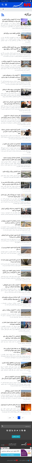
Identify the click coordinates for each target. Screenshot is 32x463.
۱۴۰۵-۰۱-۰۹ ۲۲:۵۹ (25, 414)
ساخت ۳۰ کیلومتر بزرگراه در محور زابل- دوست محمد (11, 311)
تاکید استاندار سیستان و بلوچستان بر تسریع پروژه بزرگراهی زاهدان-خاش (11, 299)
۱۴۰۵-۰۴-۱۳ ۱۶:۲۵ (25, 168)
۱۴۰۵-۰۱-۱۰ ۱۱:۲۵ (26, 401)
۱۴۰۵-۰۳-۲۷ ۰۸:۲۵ (25, 218)
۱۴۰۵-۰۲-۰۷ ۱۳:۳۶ (25, 373)
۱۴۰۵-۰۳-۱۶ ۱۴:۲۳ (25, 294)
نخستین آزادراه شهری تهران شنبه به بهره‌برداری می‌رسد (10, 261)
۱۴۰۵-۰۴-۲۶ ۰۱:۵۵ (25, 98)
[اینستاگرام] (20, 431)
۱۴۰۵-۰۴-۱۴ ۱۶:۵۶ (26, 154)
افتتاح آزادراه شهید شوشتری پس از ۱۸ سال (10, 248)
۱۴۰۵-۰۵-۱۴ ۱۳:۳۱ (25, 86)
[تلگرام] (25, 431)
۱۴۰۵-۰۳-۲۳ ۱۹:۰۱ (25, 257)
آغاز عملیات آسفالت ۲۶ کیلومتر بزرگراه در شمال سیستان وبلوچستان (10, 117)
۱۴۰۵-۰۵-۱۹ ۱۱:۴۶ (26, 58)
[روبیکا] (15, 431)
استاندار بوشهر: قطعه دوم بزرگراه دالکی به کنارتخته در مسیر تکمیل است (11, 273)
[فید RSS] (12, 431)
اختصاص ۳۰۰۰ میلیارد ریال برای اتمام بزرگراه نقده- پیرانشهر (11, 337)
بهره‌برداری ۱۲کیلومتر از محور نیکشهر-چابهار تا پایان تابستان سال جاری (11, 379)
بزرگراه (28, 14)
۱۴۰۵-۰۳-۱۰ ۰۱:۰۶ (26, 333)
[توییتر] (17, 431)
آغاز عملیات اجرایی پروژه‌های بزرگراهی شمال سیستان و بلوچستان (10, 392)
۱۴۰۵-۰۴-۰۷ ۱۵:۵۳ (25, 179)
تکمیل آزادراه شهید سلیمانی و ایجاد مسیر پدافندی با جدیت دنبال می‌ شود (10, 132)
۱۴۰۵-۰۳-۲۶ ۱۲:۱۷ (25, 232)
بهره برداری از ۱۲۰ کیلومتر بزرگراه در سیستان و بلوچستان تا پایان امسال (10, 62)
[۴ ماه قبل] (26, 365)
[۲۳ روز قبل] (26, 77)
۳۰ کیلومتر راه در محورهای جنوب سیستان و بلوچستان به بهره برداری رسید (10, 77)
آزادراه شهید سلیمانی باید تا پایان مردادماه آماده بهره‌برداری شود (11, 103)
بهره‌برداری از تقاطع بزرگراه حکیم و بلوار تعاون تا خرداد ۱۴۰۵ (11, 364)
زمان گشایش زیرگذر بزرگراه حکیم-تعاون (11, 173)
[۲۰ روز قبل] (26, 64)
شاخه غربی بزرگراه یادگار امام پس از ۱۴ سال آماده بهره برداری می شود (10, 183)
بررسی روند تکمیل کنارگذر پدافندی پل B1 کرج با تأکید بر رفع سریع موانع (11, 49)
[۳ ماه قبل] (26, 338)
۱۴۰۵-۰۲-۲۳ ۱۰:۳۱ (25, 345)
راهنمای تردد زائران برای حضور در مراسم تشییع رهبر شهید (11, 145)
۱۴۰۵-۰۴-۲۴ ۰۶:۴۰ (25, 112)
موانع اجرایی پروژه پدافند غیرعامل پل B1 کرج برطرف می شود (11, 91)
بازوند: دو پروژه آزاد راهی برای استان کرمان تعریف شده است (10, 196)
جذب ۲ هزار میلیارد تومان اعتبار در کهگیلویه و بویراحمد (11, 323)
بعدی (10, 418)
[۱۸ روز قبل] (26, 35)
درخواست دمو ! (10, 455)
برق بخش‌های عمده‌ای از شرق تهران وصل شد (10, 406)
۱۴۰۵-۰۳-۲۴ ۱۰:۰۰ (26, 244)
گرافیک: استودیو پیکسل (11, 460)
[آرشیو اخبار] (10, 431)
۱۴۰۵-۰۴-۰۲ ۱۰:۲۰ (26, 191)
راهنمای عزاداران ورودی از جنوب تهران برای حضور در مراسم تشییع (11, 159)
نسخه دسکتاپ (16, 436)
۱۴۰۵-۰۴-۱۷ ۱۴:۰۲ (26, 140)
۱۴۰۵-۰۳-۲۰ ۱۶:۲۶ (26, 282)
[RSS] (3, 15)
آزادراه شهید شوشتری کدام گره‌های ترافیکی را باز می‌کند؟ (11, 236)
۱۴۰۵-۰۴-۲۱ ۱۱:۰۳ (26, 126)
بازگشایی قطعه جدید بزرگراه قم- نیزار (11, 34)
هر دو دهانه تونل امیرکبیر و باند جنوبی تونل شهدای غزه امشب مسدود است (11, 350)
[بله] (22, 431)
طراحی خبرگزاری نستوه (24, 460)
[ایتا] (7, 431)
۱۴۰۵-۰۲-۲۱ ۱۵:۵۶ (26, 359)
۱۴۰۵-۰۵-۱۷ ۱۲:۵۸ (25, 72)
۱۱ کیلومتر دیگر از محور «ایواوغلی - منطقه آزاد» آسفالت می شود (11, 286)
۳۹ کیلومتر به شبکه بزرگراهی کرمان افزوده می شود (10, 210)
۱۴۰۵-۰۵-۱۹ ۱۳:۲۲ (25, 44)
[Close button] (31, 448)
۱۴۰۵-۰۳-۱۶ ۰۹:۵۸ (25, 307)
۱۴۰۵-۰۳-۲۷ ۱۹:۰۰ (25, 205)
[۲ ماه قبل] (26, 185)
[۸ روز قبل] (26, 22)
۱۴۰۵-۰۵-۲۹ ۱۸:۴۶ (25, 30)
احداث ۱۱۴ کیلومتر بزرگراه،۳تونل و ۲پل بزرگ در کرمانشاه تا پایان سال (11, 20)
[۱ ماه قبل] (26, 92)
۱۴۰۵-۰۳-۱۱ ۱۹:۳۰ (26, 319)
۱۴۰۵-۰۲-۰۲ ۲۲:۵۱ (26, 387)
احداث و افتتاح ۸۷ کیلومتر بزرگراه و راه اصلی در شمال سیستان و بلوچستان (10, 223)
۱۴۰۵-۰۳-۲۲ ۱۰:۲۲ (25, 267)
